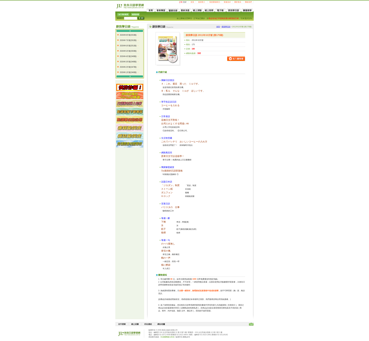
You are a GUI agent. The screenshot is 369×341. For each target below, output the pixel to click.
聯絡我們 (248, 2)
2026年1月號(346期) (128, 72)
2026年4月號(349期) (128, 56)
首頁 (192, 2)
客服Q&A (227, 2)
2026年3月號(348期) (128, 62)
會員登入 (201, 2)
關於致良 (237, 2)
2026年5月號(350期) (128, 51)
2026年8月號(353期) (128, 35)
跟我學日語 (226, 27)
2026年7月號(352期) (128, 40)
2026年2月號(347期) (128, 67)
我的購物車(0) (214, 2)
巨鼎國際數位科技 (167, 337)
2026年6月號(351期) (128, 46)
